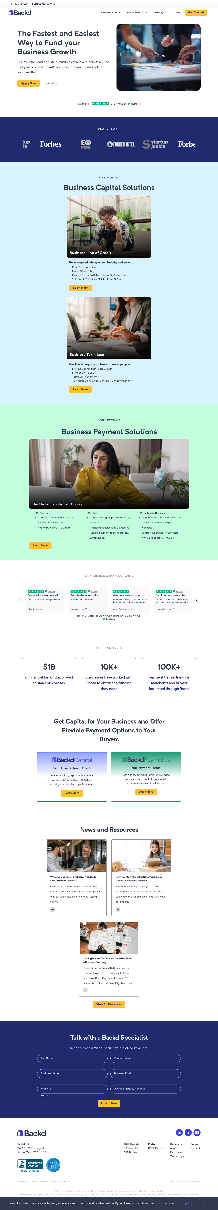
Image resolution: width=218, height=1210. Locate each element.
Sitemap (170, 1182)
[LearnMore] (52, 909)
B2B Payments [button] (135, 13)
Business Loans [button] (109, 13)
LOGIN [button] (176, 13)
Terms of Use (181, 1182)
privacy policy (184, 1203)
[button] (20, 12)
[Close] (204, 1203)
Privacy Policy (195, 1182)
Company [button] (158, 13)
